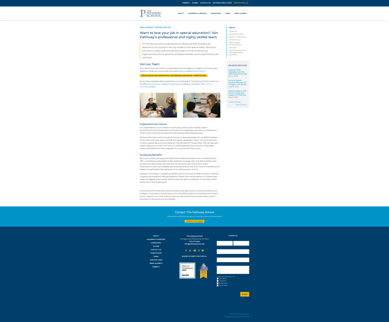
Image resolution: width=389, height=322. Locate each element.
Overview (233, 31)
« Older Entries (234, 102)
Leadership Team (236, 34)
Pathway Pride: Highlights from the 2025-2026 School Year (237, 72)
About (181, 13)
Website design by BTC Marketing (237, 317)
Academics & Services (197, 13)
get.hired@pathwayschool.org (193, 71)
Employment (223, 283)
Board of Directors (237, 37)
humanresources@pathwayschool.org (165, 84)
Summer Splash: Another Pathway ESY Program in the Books (237, 82)
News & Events (241, 13)
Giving (227, 13)
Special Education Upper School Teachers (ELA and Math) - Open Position (173, 75)
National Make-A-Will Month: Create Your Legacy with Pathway (237, 93)
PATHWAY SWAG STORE (222, 3)
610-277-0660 (194, 241)
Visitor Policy (235, 40)
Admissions (216, 13)
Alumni (195, 3)
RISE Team (233, 48)
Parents (186, 3)
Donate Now (239, 3)
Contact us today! (194, 221)
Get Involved (223, 285)
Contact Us (205, 3)
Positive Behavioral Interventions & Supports (237, 53)
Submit (245, 294)
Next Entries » (241, 105)
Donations (222, 281)
